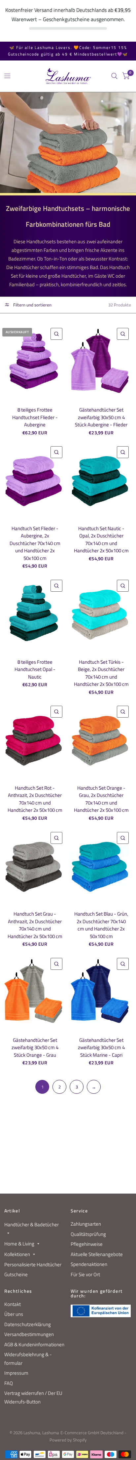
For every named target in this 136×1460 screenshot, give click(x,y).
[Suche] (114, 76)
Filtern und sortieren (31, 304)
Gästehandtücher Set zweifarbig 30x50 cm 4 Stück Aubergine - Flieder (101, 417)
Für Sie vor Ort (85, 1274)
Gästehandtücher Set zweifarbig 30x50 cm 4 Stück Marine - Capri (101, 1048)
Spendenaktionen (89, 1264)
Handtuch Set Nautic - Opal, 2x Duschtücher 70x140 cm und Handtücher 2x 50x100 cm (101, 540)
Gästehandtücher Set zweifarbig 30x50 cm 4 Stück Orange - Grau (35, 1048)
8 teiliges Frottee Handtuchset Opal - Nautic (35, 669)
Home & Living (19, 1243)
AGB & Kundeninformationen (34, 1344)
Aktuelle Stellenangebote (97, 1254)
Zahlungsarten (86, 1224)
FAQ (8, 1383)
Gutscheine (16, 1274)
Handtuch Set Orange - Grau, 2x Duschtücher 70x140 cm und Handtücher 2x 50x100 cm (101, 799)
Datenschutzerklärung (27, 1324)
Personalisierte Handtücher (32, 1264)
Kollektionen (17, 1254)
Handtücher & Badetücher (31, 1224)
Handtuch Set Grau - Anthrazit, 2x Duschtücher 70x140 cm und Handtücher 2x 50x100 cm (35, 925)
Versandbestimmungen (29, 1334)
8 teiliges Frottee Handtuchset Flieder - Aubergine (35, 417)
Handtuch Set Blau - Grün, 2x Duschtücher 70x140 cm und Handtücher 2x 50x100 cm (101, 925)
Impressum (16, 1373)
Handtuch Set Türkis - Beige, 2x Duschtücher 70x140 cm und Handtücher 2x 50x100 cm (101, 673)
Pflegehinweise (87, 1244)
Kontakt (12, 1304)
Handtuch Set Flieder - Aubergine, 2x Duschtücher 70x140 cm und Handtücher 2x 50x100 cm (35, 543)
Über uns (13, 1314)
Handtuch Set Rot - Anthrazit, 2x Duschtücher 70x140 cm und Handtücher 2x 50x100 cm (35, 799)
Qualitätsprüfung (88, 1234)
